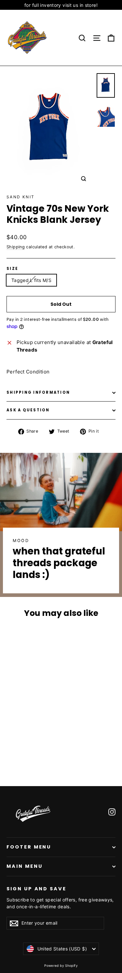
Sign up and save (36, 888)
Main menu (24, 866)
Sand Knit (21, 196)
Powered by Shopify (61, 965)
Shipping (16, 246)
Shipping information (38, 392)
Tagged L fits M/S (31, 280)
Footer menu (29, 847)
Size (12, 269)
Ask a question (28, 410)
